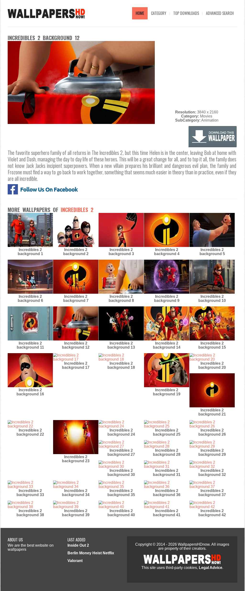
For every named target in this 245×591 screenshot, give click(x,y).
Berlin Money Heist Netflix (90, 553)
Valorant (75, 561)
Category (158, 13)
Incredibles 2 (77, 209)
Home (140, 13)
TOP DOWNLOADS (186, 13)
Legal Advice (210, 568)
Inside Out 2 (78, 545)
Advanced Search (220, 13)
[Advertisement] (196, 74)
